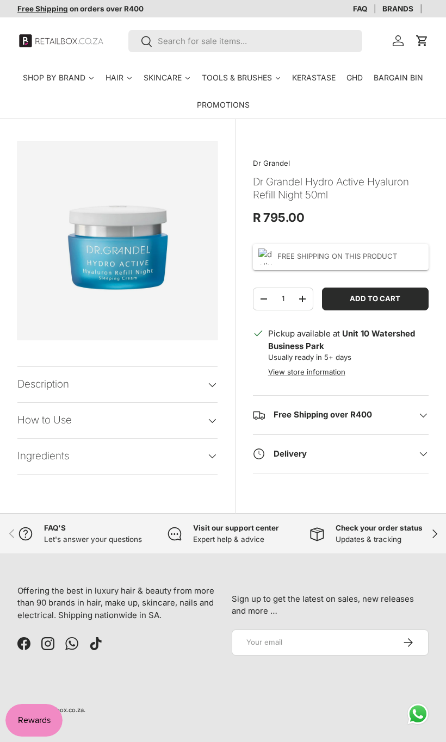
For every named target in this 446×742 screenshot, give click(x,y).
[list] (117, 240)
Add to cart (375, 298)
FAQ (360, 8)
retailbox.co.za (62, 710)
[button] (422, 41)
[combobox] (245, 41)
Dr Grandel (271, 163)
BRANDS (397, 8)
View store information (306, 371)
